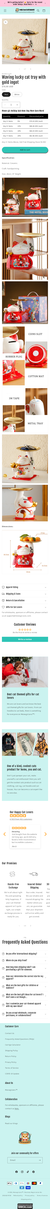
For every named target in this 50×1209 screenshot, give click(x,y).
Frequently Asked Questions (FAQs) (19, 1039)
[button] (5, 10)
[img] (26, 815)
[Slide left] (19, 69)
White (16, 94)
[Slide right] (30, 69)
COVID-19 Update (12, 1073)
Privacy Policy (10, 1062)
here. (17, 1108)
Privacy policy (29, 1195)
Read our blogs (11, 1123)
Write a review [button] (25, 639)
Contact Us (9, 1033)
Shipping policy (26, 1199)
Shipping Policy (11, 1050)
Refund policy (18, 1195)
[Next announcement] (45, 3)
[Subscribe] (39, 1160)
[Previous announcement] (5, 3)
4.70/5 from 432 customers (21, 819)
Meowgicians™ (11, 1090)
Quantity (5, 100)
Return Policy (10, 1056)
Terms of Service (12, 1068)
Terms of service (42, 1195)
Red (6, 94)
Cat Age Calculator (13, 1045)
